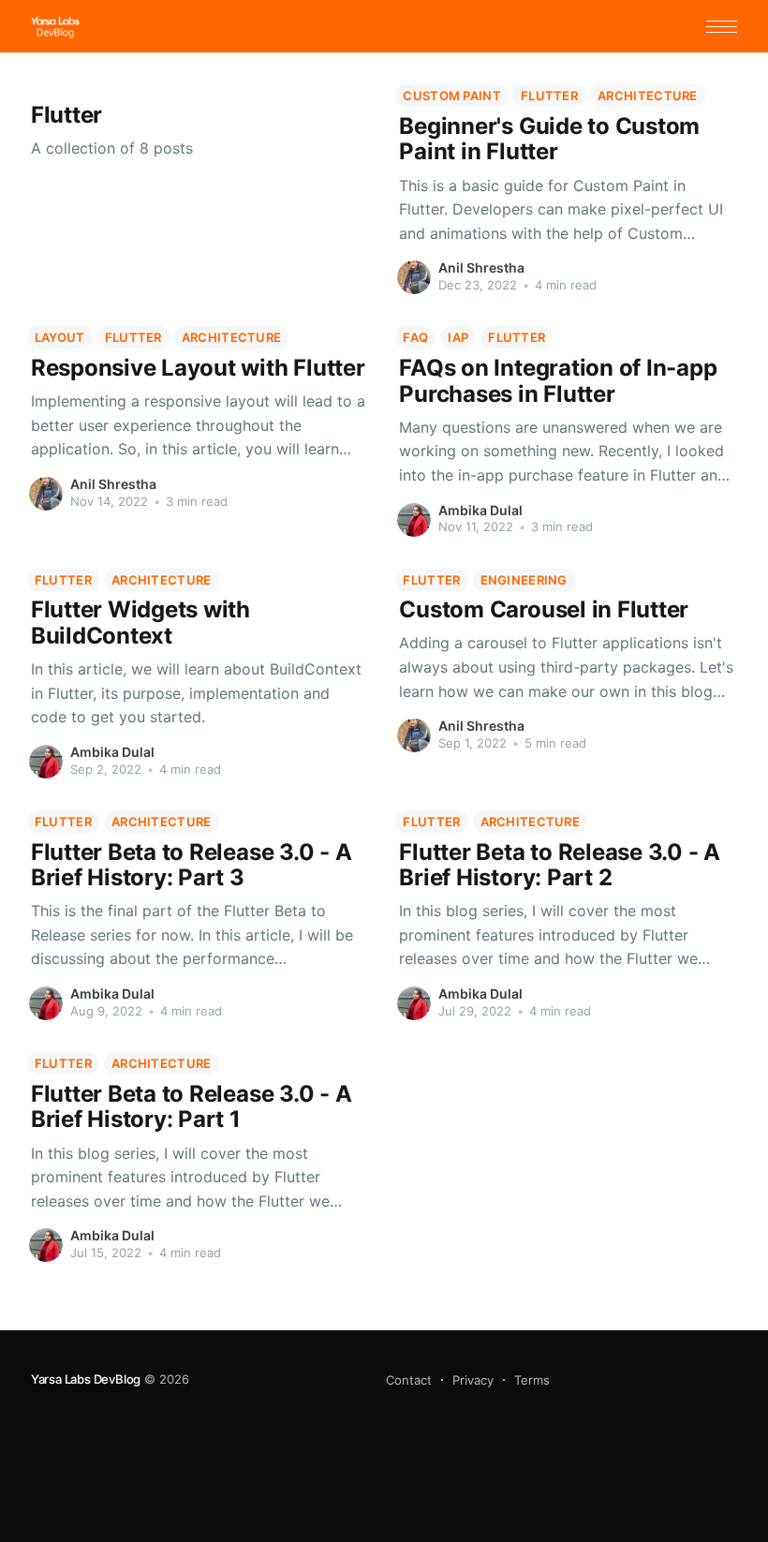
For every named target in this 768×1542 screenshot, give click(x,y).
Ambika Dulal (480, 510)
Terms (532, 1379)
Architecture (648, 95)
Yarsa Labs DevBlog (86, 1378)
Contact (409, 1379)
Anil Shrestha (481, 267)
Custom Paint (452, 95)
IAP (458, 337)
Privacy (473, 1379)
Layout (60, 337)
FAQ (415, 337)
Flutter (549, 95)
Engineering (524, 579)
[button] (721, 26)
